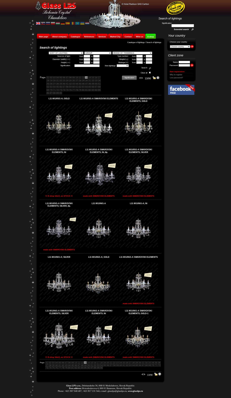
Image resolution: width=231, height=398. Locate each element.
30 (86, 80)
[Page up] (159, 375)
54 (54, 87)
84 (96, 90)
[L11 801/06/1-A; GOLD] (98, 301)
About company (59, 37)
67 (96, 87)
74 (64, 90)
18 (48, 80)
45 (80, 84)
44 (77, 84)
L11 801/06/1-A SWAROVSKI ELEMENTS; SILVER (59, 312)
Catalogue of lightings (136, 42)
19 (51, 80)
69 (48, 90)
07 (67, 77)
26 (74, 80)
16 (96, 77)
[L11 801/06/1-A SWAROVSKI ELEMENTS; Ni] (98, 354)
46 (83, 84)
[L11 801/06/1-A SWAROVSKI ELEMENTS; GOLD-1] (138, 354)
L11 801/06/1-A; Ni (138, 203)
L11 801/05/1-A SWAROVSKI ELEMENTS (98, 98)
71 (54, 90)
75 (67, 90)
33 (96, 80)
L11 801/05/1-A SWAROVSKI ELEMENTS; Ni (59, 150)
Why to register (176, 75)
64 (86, 87)
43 (74, 84)
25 (70, 80)
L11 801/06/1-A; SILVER (59, 257)
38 (57, 84)
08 (70, 77)
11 (80, 77)
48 (90, 84)
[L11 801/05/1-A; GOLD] (59, 142)
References (89, 37)
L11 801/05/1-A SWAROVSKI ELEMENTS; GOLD (138, 99)
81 (86, 90)
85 (99, 90)
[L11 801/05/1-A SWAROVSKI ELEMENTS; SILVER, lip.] (59, 247)
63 (83, 87)
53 (51, 87)
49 (93, 84)
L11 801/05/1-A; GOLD (59, 98)
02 (51, 77)
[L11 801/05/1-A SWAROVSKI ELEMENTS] (98, 142)
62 (80, 87)
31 (90, 80)
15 (93, 77)
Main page (43, 37)
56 (61, 87)
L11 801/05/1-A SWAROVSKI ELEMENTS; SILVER (138, 150)
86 (48, 93)
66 (93, 87)
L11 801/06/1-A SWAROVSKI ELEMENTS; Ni (98, 312)
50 (96, 84)
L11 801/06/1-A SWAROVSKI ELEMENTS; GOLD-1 (138, 312)
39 (61, 84)
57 (64, 87)
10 (77, 77)
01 (48, 77)
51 (99, 84)
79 (80, 90)
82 (90, 90)
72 (57, 90)
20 (54, 80)
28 (80, 80)
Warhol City (115, 37)
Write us (139, 37)
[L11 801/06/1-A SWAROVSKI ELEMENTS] (138, 301)
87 (51, 93)
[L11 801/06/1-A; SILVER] (59, 301)
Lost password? (176, 78)
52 (48, 87)
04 (57, 77)
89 (57, 93)
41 (67, 84)
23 (64, 80)
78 (77, 90)
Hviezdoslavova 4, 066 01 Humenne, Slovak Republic (107, 388)
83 (93, 90)
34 (99, 80)
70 (51, 90)
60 (74, 87)
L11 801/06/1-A (99, 203)
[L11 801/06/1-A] (98, 247)
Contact (128, 37)
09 (74, 77)
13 (86, 77)
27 (77, 80)
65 (90, 87)
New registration (177, 72)
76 (70, 90)
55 (57, 87)
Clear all (144, 73)
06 (64, 77)
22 (61, 80)
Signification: (167, 23)
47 (86, 84)
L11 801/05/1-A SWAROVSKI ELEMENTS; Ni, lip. (98, 150)
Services (102, 37)
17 (99, 77)
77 (74, 90)
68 (99, 87)
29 (83, 80)
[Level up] (154, 78)
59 (70, 87)
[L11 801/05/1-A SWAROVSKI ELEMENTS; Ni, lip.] (98, 193)
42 (70, 84)
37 (54, 84)
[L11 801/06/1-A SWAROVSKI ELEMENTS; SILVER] (59, 354)
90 (61, 93)
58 (67, 87)
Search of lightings (153, 42)
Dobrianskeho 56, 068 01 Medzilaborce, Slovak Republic (108, 385)
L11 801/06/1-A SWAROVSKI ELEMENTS (138, 257)
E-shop (150, 37)
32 (93, 80)
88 (54, 93)
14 (89, 77)
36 (51, 84)
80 (83, 90)
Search (144, 68)
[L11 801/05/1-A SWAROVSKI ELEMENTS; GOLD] (138, 142)
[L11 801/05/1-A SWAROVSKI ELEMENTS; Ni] (59, 193)
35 (48, 84)
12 (83, 77)
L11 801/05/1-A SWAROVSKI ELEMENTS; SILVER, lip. (59, 204)
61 (77, 87)
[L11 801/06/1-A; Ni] (138, 247)
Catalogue (75, 37)
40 (64, 84)
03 (54, 77)
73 (61, 90)
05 (61, 77)
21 (57, 80)
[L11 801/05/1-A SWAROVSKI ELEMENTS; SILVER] (138, 193)
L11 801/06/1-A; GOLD (98, 257)
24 (67, 80)
